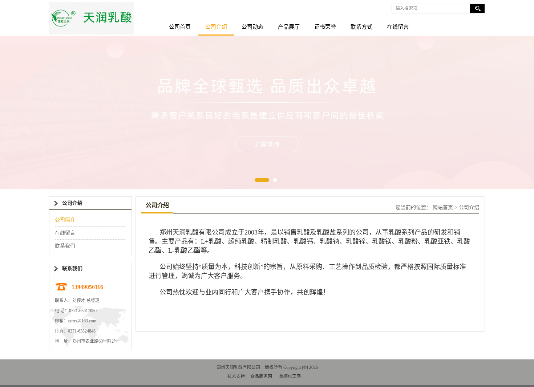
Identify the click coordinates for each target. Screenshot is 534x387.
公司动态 (252, 27)
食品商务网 (261, 376)
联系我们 (65, 246)
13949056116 (87, 287)
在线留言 (398, 27)
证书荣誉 (325, 27)
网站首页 (443, 207)
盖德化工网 (290, 376)
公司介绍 (216, 27)
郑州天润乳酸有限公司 (238, 367)
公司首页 (180, 27)
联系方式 (361, 27)
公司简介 (65, 220)
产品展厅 (289, 27)
